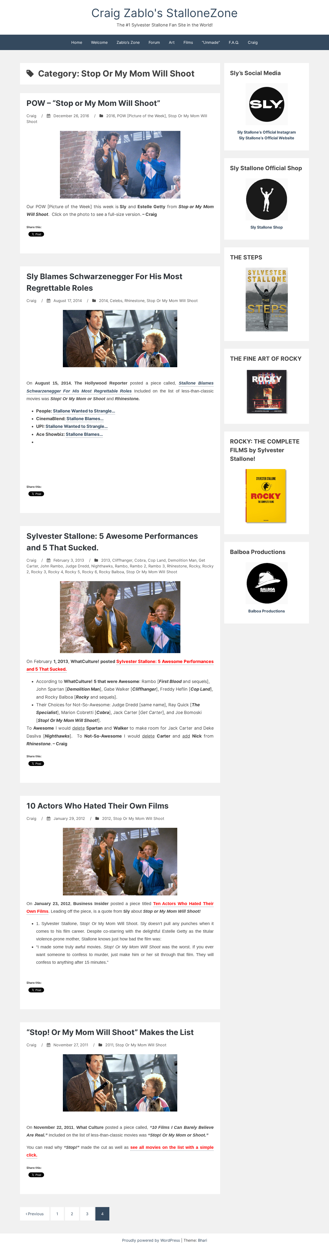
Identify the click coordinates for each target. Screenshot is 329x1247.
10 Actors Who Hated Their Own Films (97, 805)
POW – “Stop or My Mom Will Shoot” (93, 103)
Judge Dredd (77, 566)
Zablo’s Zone (128, 42)
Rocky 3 (38, 571)
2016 (110, 115)
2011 (109, 1044)
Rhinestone (135, 300)
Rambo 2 (138, 566)
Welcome (99, 42)
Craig (253, 42)
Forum (154, 42)
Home (76, 42)
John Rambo (51, 566)
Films (188, 42)
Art (172, 42)
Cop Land (157, 560)
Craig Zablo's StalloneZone (164, 13)
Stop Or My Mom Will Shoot (172, 300)
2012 (106, 818)
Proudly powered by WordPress (151, 1240)
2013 (105, 560)
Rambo (121, 566)
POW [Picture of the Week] (141, 115)
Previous (36, 1213)
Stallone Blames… (85, 418)
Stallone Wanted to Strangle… (84, 410)
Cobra (140, 560)
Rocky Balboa (111, 571)
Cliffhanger (122, 560)
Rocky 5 (72, 571)
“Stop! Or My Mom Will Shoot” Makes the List (110, 1032)
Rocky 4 (55, 571)
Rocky (194, 566)
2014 (103, 300)
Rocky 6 (89, 571)
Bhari (202, 1240)
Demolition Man (182, 560)
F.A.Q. (234, 42)
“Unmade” (211, 42)
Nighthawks (102, 566)
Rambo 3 (156, 566)
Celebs (116, 300)
